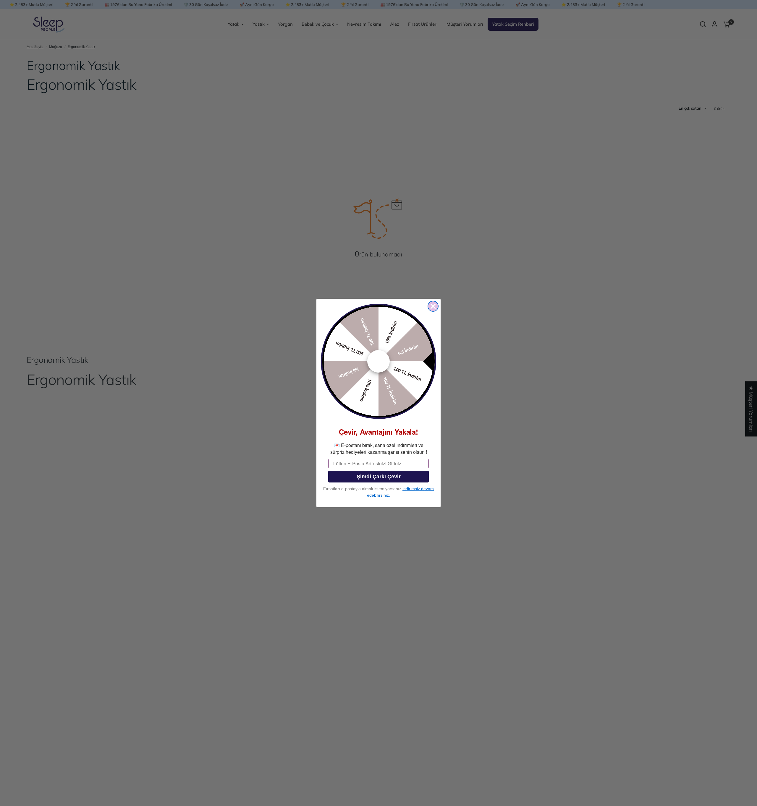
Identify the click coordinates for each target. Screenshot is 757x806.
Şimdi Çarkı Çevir (379, 477)
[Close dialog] (433, 306)
